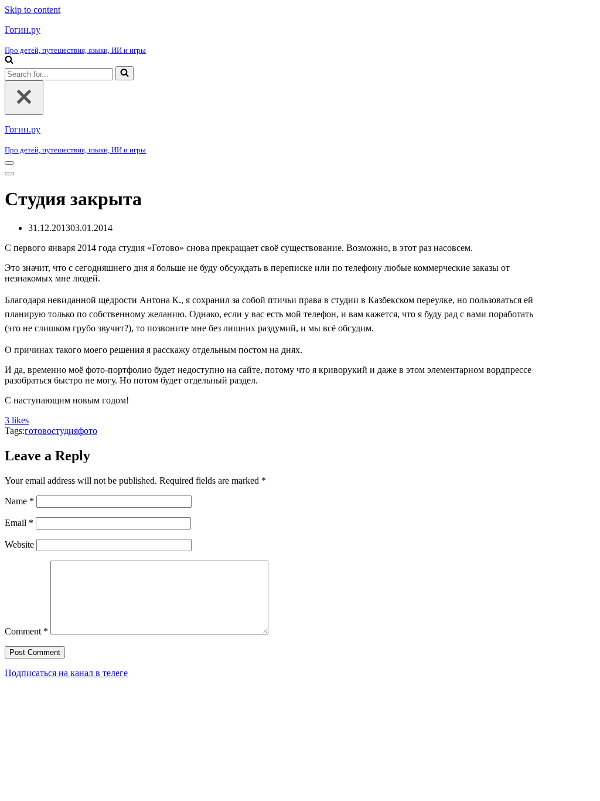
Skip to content (32, 10)
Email (19, 523)
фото (87, 431)
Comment (26, 631)
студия (65, 431)
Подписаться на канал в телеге (66, 673)
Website (19, 544)
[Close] (24, 97)
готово (38, 431)
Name (19, 501)
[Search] (9, 61)
